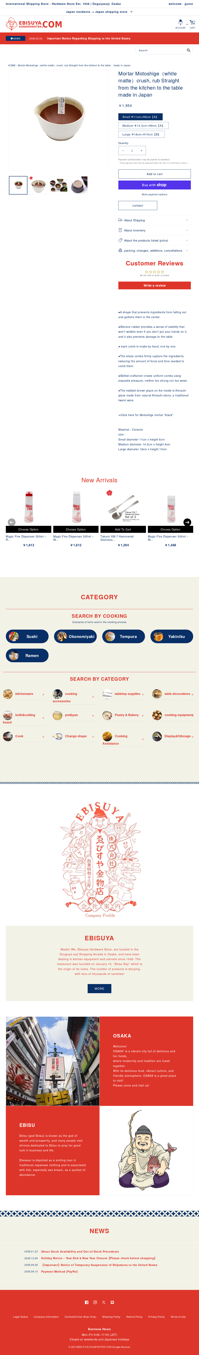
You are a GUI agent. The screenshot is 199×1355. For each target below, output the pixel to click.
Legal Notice (20, 1316)
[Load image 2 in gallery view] (38, 185)
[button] (154, 220)
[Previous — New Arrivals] (12, 522)
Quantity (123, 143)
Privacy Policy (156, 1316)
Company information (46, 1316)
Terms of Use (178, 1316)
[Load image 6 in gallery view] (78, 185)
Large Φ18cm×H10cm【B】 (141, 134)
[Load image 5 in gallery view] (58, 185)
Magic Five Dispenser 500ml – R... (26, 538)
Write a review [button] (155, 285)
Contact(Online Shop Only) (80, 1316)
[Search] (188, 50)
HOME (12, 65)
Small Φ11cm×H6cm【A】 (140, 117)
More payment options (154, 194)
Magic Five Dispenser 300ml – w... (168, 538)
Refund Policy (134, 1316)
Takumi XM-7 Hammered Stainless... (117, 538)
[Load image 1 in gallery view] (18, 185)
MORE (99, 988)
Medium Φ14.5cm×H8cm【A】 (143, 125)
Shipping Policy (111, 1316)
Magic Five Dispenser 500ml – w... (73, 538)
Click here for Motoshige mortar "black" (147, 415)
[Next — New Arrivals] (187, 522)
